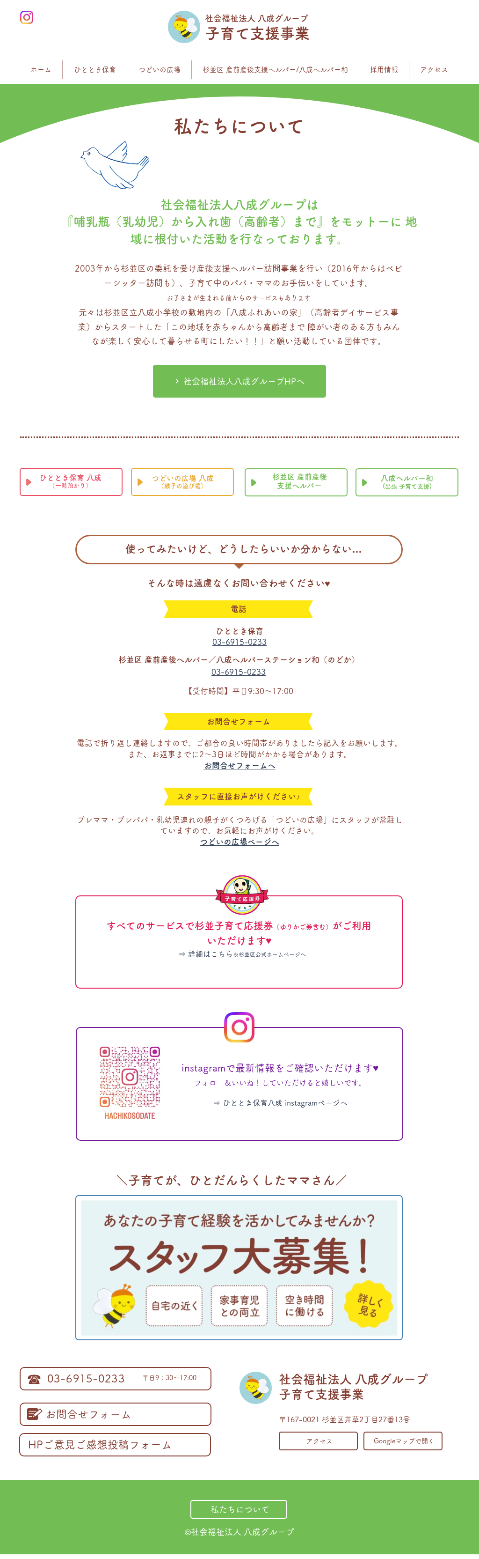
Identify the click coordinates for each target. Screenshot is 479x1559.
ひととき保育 (243, 631)
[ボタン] (239, 940)
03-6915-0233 (239, 642)
